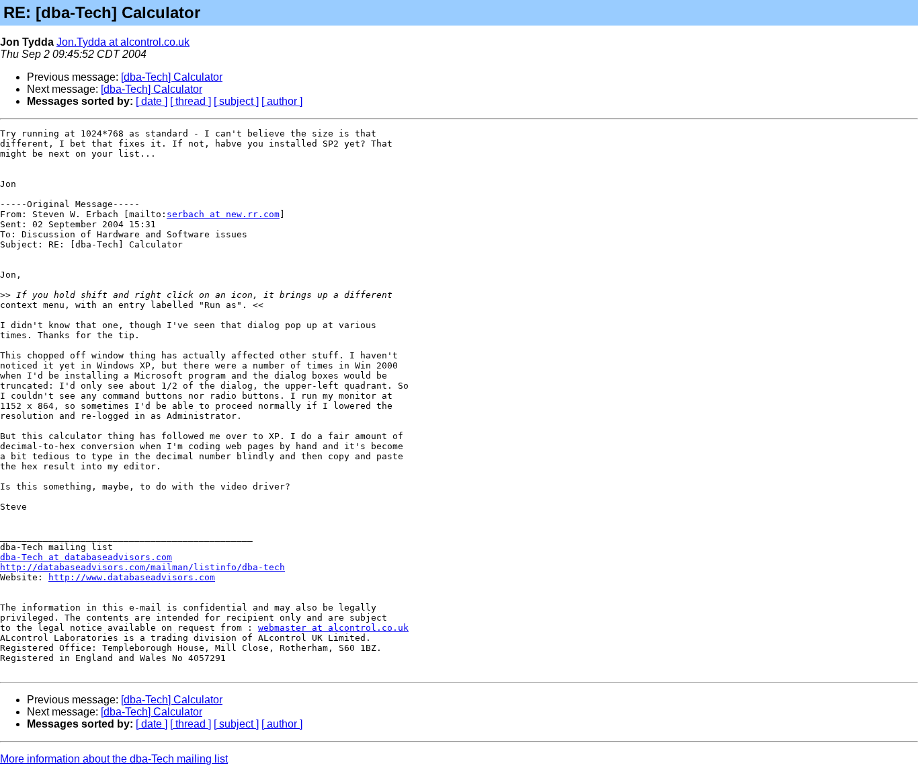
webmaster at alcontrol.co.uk (333, 628)
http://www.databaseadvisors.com (131, 577)
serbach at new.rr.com (223, 214)
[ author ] (281, 101)
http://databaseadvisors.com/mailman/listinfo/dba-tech (142, 567)
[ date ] (151, 101)
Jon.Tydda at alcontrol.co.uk (123, 42)
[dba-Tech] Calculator (171, 77)
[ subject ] (236, 101)
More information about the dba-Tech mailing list (114, 759)
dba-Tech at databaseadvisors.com (86, 557)
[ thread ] (190, 101)
